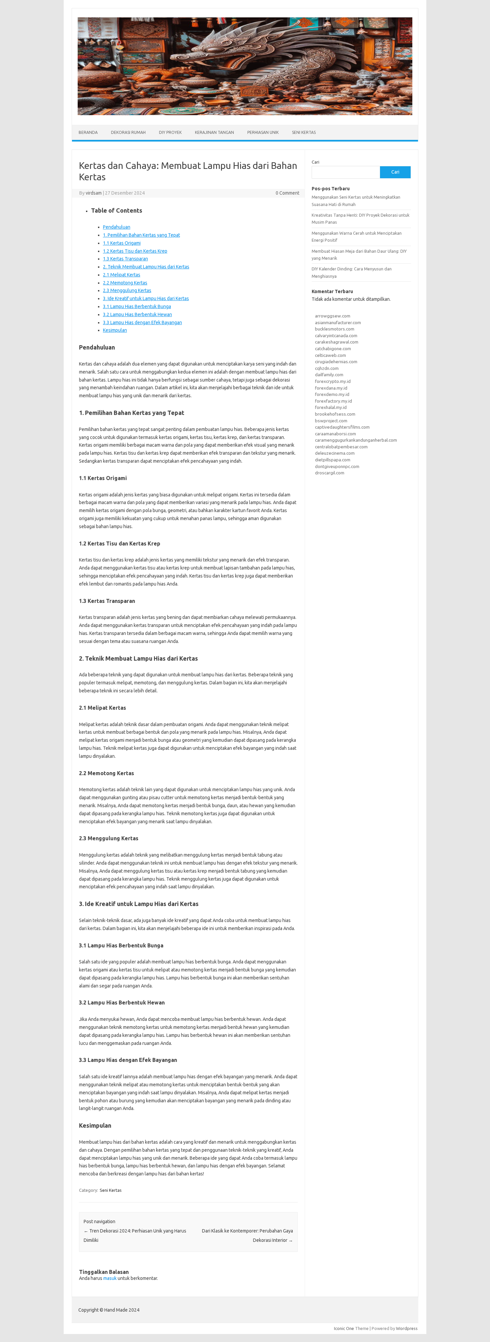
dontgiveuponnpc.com (337, 466)
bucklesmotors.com (334, 328)
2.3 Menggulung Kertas (127, 290)
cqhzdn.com (327, 368)
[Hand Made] (245, 113)
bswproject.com (331, 420)
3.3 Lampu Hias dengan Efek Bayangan (142, 322)
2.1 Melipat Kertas (121, 274)
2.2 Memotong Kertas (125, 282)
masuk (110, 1278)
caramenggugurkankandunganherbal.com (356, 440)
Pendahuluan (116, 227)
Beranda (88, 132)
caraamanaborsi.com (335, 433)
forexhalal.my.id (331, 407)
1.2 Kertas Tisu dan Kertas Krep (135, 251)
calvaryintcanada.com (336, 335)
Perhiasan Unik (263, 132)
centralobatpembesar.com (341, 446)
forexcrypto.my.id (333, 381)
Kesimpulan (115, 330)
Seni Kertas (304, 132)
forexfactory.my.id (333, 401)
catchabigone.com (333, 348)
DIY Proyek (170, 132)
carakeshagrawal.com (336, 342)
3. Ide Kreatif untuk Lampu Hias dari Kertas (146, 298)
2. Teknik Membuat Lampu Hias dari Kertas (146, 266)
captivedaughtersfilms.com (342, 427)
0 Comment (287, 193)
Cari (315, 162)
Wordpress (407, 1328)
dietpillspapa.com (332, 459)
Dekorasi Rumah (128, 132)
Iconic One (344, 1328)
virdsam (94, 193)
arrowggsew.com (332, 315)
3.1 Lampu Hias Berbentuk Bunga (137, 306)
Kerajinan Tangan (214, 132)
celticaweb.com (330, 355)
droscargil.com (329, 472)
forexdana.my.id (331, 388)
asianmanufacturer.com (338, 322)
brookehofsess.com (335, 414)
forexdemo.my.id (332, 394)
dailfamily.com (329, 374)
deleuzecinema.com (335, 453)
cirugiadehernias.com (336, 361)
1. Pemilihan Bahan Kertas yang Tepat (141, 235)
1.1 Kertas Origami (122, 243)
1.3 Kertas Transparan (125, 258)
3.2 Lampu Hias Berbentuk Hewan (137, 314)
